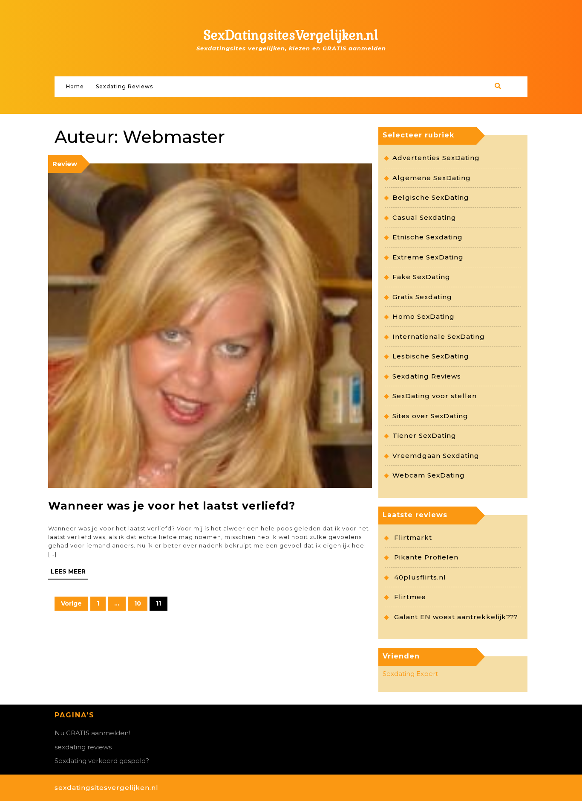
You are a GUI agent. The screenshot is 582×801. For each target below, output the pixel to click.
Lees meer (68, 571)
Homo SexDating (423, 316)
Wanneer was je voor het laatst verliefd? (171, 505)
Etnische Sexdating (427, 237)
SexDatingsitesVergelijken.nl (291, 35)
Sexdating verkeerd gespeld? (102, 761)
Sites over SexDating (430, 416)
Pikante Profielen (426, 557)
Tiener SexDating (424, 435)
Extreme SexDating (428, 257)
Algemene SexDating (431, 178)
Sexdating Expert (410, 674)
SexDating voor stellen (434, 396)
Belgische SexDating (430, 197)
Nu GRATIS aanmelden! (92, 733)
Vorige (71, 603)
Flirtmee (410, 597)
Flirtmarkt (413, 537)
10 (134, 602)
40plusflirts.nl (420, 577)
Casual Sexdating (424, 217)
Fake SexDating (421, 277)
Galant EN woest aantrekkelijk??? (456, 617)
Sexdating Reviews (124, 86)
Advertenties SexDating (436, 158)
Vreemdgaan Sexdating (435, 455)
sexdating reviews (83, 747)
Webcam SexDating (428, 475)
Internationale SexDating (438, 336)
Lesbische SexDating (430, 356)
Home (75, 86)
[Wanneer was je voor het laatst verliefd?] (210, 325)
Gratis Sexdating (422, 297)
